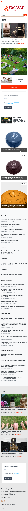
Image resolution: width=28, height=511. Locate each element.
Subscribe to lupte (1, 46)
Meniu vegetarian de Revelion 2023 (9, 301)
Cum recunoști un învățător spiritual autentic (12, 229)
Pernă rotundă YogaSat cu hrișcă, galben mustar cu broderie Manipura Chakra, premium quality (14, 206)
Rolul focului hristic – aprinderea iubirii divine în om (14, 263)
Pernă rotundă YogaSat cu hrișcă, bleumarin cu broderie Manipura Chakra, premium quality (13, 150)
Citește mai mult (12, 494)
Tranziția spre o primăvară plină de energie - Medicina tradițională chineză (12, 372)
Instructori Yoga (19, 412)
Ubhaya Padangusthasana (19, 81)
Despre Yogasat (5, 504)
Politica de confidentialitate (8, 506)
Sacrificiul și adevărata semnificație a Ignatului (12, 284)
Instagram (4, 501)
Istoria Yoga (21, 43)
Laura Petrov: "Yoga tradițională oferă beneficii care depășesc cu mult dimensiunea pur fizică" (12, 317)
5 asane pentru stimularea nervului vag (10, 224)
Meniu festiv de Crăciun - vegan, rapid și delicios (13, 306)
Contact (12, 504)
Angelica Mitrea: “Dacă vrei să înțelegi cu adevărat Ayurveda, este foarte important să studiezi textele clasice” (13, 324)
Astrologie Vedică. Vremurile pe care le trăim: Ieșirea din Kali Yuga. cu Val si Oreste (19, 121)
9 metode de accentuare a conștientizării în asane (13, 219)
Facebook (2, 501)
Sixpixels (21, 508)
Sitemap (19, 506)
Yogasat (14, 8)
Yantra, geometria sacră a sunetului (10, 240)
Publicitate (14, 87)
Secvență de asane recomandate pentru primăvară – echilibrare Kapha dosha (13, 366)
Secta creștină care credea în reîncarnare (11, 274)
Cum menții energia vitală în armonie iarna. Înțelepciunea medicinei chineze (11, 378)
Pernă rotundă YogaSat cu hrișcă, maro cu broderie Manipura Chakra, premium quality (12, 178)
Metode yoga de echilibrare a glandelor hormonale (13, 360)
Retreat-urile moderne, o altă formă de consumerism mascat (10, 251)
